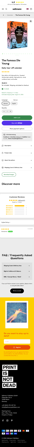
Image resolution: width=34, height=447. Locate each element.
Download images (9, 174)
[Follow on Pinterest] (12, 420)
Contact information (22, 442)
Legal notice (13, 442)
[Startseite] (3, 15)
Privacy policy (13, 440)
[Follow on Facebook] (3, 420)
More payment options (17, 129)
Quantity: (4, 108)
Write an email (17, 291)
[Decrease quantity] (4, 111)
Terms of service (21, 440)
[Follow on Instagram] (7, 420)
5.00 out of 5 (21, 200)
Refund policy (5, 440)
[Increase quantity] (10, 111)
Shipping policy (5, 442)
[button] (5, 72)
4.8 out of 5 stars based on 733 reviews (17, 4)
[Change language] (28, 9)
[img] (5, 229)
